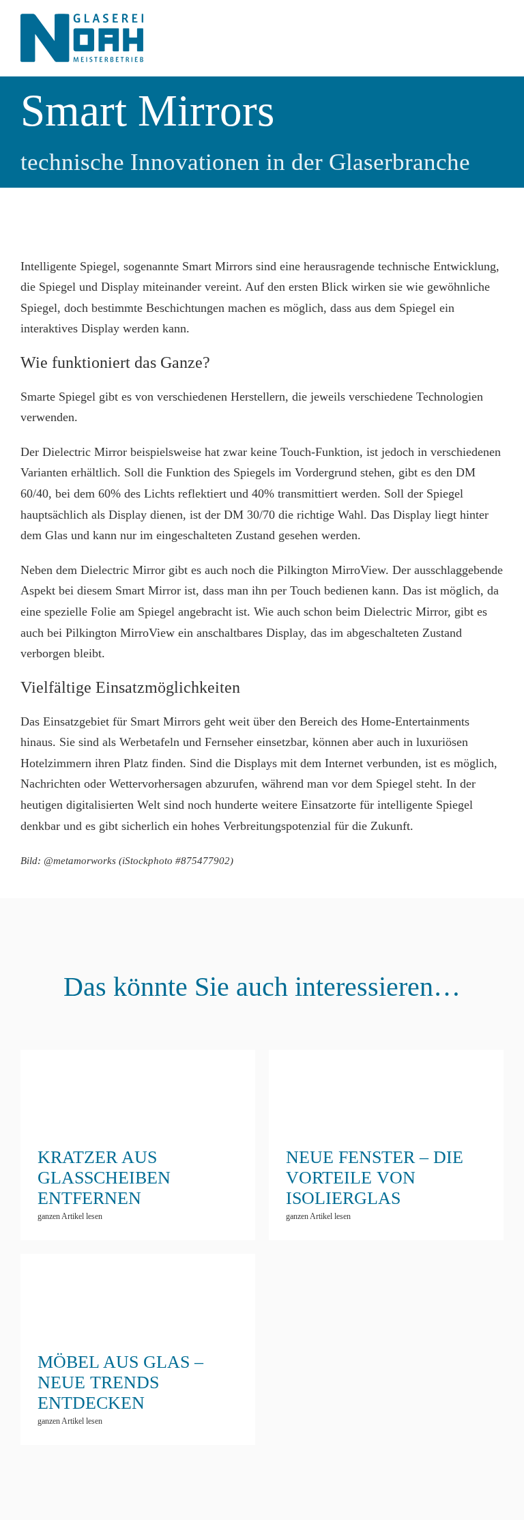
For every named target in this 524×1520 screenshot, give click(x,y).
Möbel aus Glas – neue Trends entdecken (138, 1322)
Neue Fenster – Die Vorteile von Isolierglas (386, 1107)
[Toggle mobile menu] (498, 31)
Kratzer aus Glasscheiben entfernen (138, 1107)
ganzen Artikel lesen (70, 1216)
